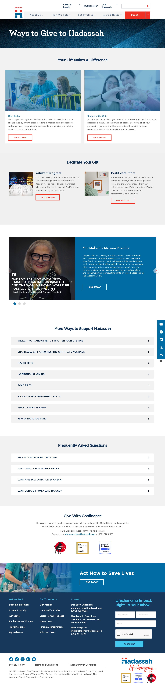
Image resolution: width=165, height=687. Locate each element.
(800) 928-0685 (79, 611)
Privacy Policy (17, 665)
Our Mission (46, 605)
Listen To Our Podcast (52, 616)
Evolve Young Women (21, 621)
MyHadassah (16, 632)
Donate (135, 15)
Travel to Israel (17, 627)
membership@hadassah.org (85, 619)
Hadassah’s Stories (50, 610)
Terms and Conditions (46, 665)
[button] (36, 15)
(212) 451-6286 (78, 634)
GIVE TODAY (95, 287)
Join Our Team (47, 632)
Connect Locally (18, 610)
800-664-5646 (78, 622)
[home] (19, 13)
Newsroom (46, 621)
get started (123, 201)
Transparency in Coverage (82, 665)
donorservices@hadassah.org (79, 534)
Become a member (19, 605)
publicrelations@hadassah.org (86, 631)
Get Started (48, 197)
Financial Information (51, 627)
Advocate (14, 616)
